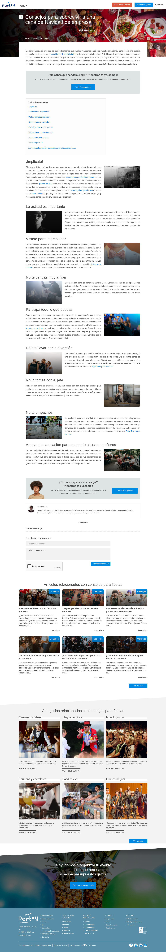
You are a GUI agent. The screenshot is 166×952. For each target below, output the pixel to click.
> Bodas (86, 921)
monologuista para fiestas (82, 190)
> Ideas (107, 922)
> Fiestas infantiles (90, 930)
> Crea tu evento (111, 925)
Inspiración (35, 38)
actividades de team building (63, 54)
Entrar (159, 5)
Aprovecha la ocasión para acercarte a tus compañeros (52, 148)
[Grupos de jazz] (126, 801)
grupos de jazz (46, 184)
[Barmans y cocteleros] (39, 801)
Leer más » (55, 630)
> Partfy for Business (134, 922)
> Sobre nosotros (47, 919)
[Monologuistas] (126, 739)
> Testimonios (110, 928)
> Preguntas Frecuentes (49, 931)
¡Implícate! (32, 107)
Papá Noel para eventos (102, 367)
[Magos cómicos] (83, 739)
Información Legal (25, 945)
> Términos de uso (47, 934)
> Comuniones (88, 927)
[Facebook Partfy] (131, 945)
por (90, 30)
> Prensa (43, 922)
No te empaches (35, 143)
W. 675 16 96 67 (25, 932)
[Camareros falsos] (39, 739)
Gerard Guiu (91, 30)
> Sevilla (65, 927)
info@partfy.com (25, 935)
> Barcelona (66, 921)
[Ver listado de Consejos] (21, 19)
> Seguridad (130, 925)
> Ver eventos (88, 933)
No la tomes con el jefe (38, 138)
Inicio (27, 38)
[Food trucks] (83, 801)
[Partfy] (10, 4)
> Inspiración (109, 919)
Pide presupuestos (122, 5)
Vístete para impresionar (38, 117)
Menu (22, 6)
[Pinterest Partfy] (145, 945)
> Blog (42, 925)
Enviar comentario (101, 564)
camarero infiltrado (37, 194)
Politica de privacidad (43, 945)
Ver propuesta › (27, 768)
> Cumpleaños (88, 924)
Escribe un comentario (37, 538)
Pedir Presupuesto (83, 87)
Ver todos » (138, 686)
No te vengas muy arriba (38, 122)
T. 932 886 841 (24, 927)
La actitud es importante (38, 112)
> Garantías (45, 928)
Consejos (44, 38)
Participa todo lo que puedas (40, 127)
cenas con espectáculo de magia (80, 177)
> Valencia (66, 930)
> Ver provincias (68, 933)
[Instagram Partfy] (136, 945)
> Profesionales (132, 919)
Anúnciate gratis (144, 5)
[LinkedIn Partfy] (141, 945)
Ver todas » (138, 841)
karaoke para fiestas (35, 328)
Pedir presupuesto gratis (83, 885)
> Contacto (44, 937)
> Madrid (65, 924)
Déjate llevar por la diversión (40, 132)
